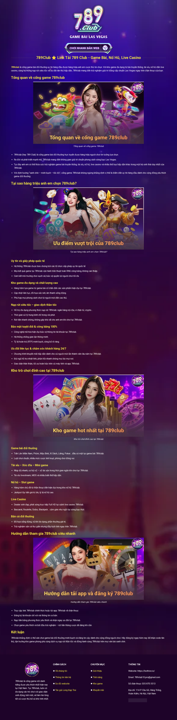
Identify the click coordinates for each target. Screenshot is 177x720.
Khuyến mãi (98, 690)
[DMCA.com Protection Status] (137, 700)
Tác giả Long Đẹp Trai (65, 690)
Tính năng (97, 677)
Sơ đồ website (62, 683)
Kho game (98, 683)
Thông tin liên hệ (63, 677)
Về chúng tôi (61, 671)
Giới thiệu (97, 671)
